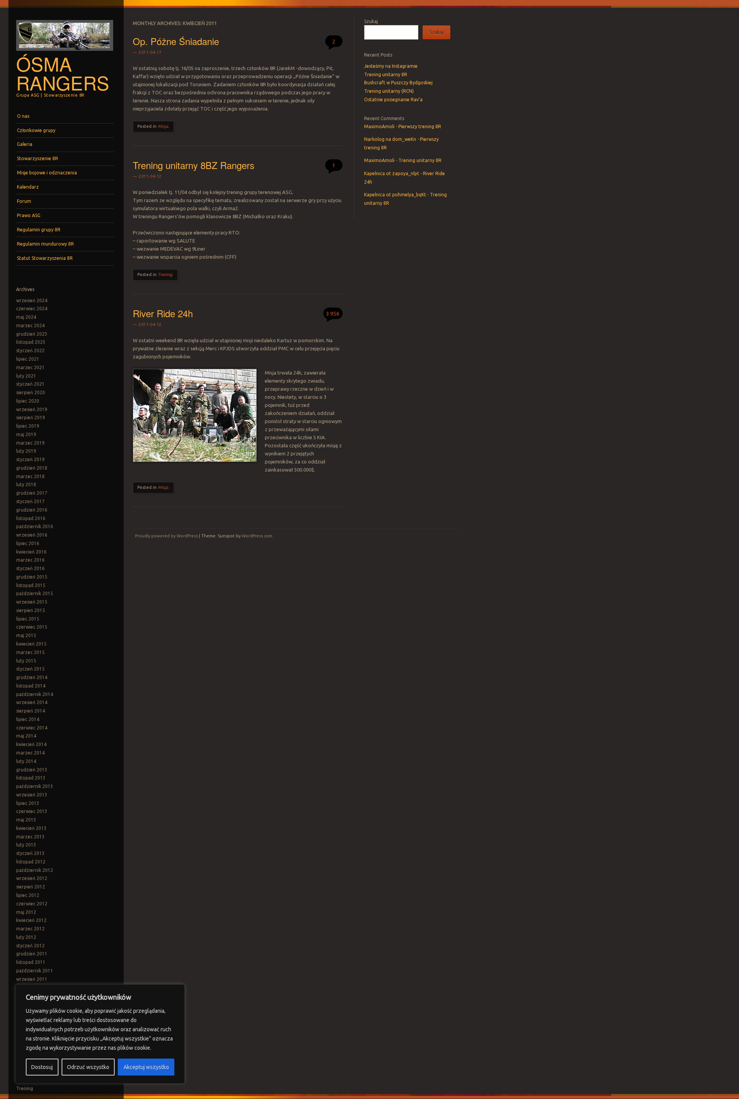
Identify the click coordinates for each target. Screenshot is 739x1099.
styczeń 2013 (30, 853)
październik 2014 (34, 694)
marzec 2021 (30, 367)
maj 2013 (26, 819)
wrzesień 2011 (31, 979)
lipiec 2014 (27, 719)
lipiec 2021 (27, 358)
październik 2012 (34, 870)
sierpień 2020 (30, 392)
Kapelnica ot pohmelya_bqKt (395, 194)
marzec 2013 (30, 836)
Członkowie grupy (36, 130)
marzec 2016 (30, 559)
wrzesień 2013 (31, 794)
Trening (24, 1088)
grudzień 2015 (31, 576)
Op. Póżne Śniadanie (176, 41)
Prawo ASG (28, 215)
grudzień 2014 (31, 677)
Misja (163, 126)
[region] (100, 1034)
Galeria (24, 144)
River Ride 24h (163, 313)
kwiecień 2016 (31, 551)
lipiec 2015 (27, 618)
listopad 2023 (30, 342)
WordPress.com (257, 536)
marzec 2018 (30, 476)
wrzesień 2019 (31, 409)
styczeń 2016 (30, 568)
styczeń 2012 (30, 945)
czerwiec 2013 (31, 811)
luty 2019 (26, 450)
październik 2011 (34, 970)
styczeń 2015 (30, 668)
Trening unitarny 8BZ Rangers (193, 165)
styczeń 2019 (30, 459)
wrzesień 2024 (31, 300)
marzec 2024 (30, 325)
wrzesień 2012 (31, 878)
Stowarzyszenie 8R (37, 158)
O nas (23, 116)
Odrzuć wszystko (88, 1067)
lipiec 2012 (27, 895)
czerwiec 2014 (31, 727)
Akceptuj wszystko (146, 1067)
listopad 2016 (30, 518)
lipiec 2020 (27, 400)
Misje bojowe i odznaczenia (47, 172)
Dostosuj (42, 1067)
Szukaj (371, 21)
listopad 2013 (30, 777)
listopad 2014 (30, 685)
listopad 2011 (30, 962)
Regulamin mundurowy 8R (45, 243)
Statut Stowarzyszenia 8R (45, 258)
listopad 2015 (30, 585)
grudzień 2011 (31, 953)
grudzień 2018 (31, 467)
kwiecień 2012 (31, 920)
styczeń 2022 (30, 350)
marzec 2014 (30, 752)
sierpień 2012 (30, 886)
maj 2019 (26, 434)
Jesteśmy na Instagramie (391, 66)
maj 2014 (26, 735)
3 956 (332, 313)
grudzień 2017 (31, 492)
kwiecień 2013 (31, 828)
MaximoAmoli (379, 126)
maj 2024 (26, 316)
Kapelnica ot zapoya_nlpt (391, 173)
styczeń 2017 (30, 501)
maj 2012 (26, 912)
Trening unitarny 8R (385, 74)
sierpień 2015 (30, 610)
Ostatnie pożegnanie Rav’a (393, 99)
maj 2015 (26, 635)
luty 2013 (26, 844)
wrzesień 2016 (31, 534)
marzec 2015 (30, 652)
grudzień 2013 (31, 769)
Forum (24, 201)
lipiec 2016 (27, 543)
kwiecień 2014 (31, 744)
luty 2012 (26, 937)
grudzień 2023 (31, 333)
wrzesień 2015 (31, 601)
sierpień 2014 (30, 710)
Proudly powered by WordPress (166, 536)
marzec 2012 (30, 928)
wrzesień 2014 (31, 702)
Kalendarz (28, 186)
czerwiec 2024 (31, 308)
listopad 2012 (30, 861)
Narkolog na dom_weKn (390, 139)
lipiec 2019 (27, 425)
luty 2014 (26, 761)
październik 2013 (34, 786)
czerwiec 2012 (31, 903)
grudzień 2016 (31, 509)
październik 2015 (34, 593)
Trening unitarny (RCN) (389, 91)
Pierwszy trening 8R (419, 126)
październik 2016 (34, 526)
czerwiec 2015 (31, 626)
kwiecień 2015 (31, 643)
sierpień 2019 (30, 417)
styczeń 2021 (30, 383)
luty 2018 (26, 484)
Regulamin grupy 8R (38, 229)
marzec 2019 (30, 442)
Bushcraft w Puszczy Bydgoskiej (398, 82)
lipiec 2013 (27, 803)
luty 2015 (26, 660)
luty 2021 (26, 375)
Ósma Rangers (62, 73)
